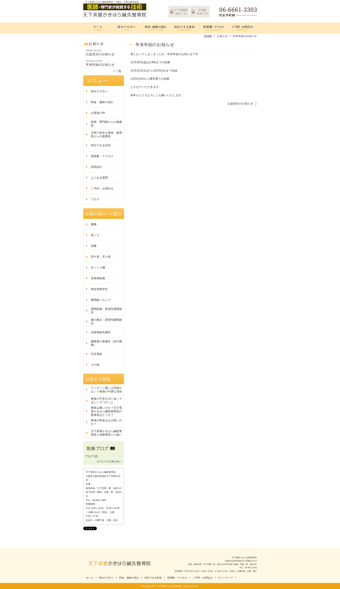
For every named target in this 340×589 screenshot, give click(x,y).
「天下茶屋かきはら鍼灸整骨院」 (169, 586)
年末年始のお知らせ (100, 64)
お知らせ (222, 36)
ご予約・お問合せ (242, 27)
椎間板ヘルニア (101, 299)
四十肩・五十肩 (102, 256)
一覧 (118, 71)
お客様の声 (98, 112)
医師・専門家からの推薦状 (106, 123)
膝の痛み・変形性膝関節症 (106, 321)
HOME (208, 36)
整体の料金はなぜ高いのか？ (106, 422)
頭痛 (94, 245)
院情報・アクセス (213, 27)
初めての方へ (126, 27)
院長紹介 (96, 166)
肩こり (95, 235)
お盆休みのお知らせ (100, 54)
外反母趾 (96, 353)
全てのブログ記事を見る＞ (109, 461)
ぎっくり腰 (98, 267)
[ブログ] (103, 452)
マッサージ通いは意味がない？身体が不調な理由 (106, 389)
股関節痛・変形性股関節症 (106, 310)
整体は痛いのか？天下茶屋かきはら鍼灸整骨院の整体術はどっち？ (106, 411)
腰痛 (94, 224)
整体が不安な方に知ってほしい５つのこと (106, 400)
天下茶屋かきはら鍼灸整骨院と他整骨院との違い (106, 433)
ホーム (97, 27)
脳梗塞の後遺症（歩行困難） (106, 343)
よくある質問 (99, 177)
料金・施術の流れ (155, 27)
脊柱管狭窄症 (99, 289)
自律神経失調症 (101, 332)
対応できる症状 (184, 27)
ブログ (95, 199)
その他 (95, 364)
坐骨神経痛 (98, 278)
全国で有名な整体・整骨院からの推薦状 (106, 134)
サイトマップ (225, 577)
